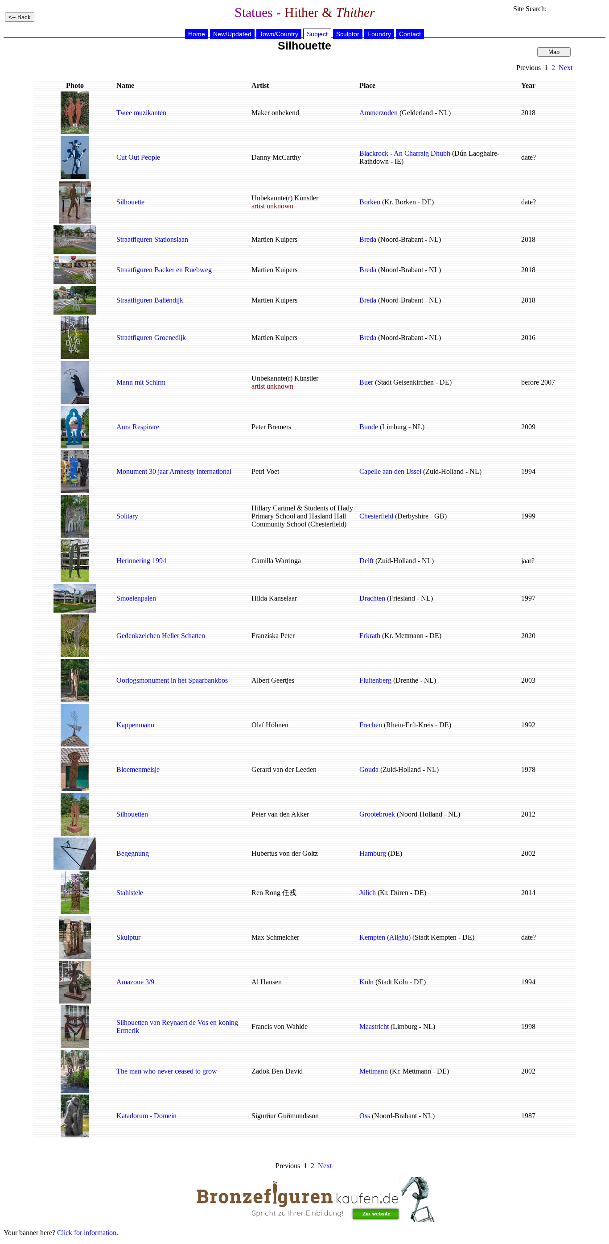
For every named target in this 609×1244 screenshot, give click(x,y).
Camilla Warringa (276, 560)
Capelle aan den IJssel (390, 471)
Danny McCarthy (276, 157)
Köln (366, 982)
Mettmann (373, 1071)
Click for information (86, 1232)
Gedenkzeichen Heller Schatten (160, 635)
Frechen (370, 725)
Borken (369, 202)
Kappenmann (135, 725)
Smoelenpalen (136, 598)
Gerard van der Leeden (284, 769)
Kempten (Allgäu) (385, 937)
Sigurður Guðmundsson (285, 1116)
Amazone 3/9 (135, 982)
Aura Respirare (137, 427)
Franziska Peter (273, 635)
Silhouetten (132, 814)
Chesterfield (376, 516)
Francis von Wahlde (279, 1026)
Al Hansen (266, 982)
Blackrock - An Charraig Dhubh (404, 153)
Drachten (372, 598)
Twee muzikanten (141, 112)
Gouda (369, 769)
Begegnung (132, 853)
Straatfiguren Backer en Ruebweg (164, 270)
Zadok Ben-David (277, 1071)
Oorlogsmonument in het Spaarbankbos (172, 680)
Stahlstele (129, 892)
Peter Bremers (271, 427)
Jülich (367, 892)
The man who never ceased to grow (166, 1071)
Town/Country (278, 33)
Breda (367, 239)
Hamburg (372, 853)
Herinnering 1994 (141, 560)
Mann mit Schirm (140, 382)
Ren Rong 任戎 (273, 892)
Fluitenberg (375, 680)
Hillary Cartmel (273, 508)
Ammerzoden (378, 112)
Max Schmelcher (275, 937)
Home (196, 33)
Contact (410, 33)
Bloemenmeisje (138, 769)
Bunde (368, 427)
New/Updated (232, 33)
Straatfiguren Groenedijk (151, 337)
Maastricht (374, 1026)
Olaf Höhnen (269, 725)
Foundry (379, 33)
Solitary (127, 516)
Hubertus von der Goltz (284, 853)
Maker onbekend (275, 112)
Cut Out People (138, 157)
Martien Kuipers (274, 239)
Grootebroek (377, 814)
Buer (366, 382)
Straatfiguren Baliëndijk (149, 300)
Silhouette (130, 202)
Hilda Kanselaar (274, 598)
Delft (366, 560)
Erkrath (369, 635)
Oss (364, 1116)
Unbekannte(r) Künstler (284, 202)
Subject (317, 33)
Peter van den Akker (280, 814)
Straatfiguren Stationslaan (152, 239)
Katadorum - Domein (146, 1116)
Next (565, 67)
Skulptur (128, 937)
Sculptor (347, 33)
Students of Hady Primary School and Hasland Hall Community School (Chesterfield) (302, 516)
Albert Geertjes (272, 680)
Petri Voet (265, 471)
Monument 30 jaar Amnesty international (173, 471)
